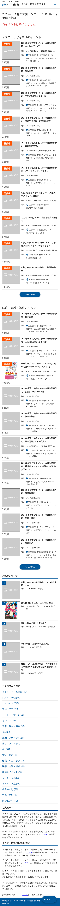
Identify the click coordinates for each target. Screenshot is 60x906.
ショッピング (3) (10, 703)
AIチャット (49, 899)
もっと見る (30, 294)
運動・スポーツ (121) (13, 737)
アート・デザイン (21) (13, 714)
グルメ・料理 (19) (11, 697)
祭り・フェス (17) (11, 743)
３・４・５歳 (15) (11, 783)
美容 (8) (6, 731)
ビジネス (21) (9, 720)
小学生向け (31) (10, 789)
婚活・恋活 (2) (9, 754)
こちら (44, 834)
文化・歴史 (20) (10, 709)
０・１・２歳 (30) (11, 777)
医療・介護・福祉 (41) (13, 766)
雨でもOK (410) (10, 800)
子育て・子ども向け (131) (15, 691)
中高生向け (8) (9, 795)
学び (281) (7, 749)
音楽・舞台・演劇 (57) (13, 726)
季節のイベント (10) (12, 772)
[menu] (55, 4)
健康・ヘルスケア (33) (13, 760)
